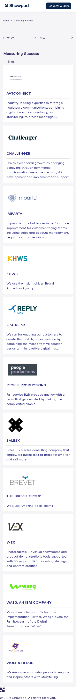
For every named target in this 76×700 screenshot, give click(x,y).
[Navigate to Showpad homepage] (17, 6)
